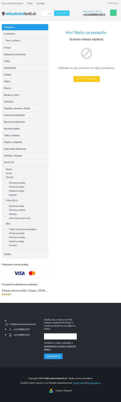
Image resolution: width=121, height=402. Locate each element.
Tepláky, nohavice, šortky (17, 108)
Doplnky (13, 195)
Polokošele (10, 68)
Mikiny (7, 81)
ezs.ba (9, 173)
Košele (7, 74)
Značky (7, 254)
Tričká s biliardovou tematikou (22, 229)
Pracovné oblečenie (14, 115)
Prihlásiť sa (53, 356)
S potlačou (9, 33)
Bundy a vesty (11, 94)
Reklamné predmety (15, 54)
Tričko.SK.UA (11, 200)
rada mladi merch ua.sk (19, 218)
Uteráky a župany (13, 155)
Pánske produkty (16, 186)
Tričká (7, 61)
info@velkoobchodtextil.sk (23, 324)
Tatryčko (10, 177)
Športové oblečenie (14, 121)
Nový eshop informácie (12, 3)
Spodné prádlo (12, 128)
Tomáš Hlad (78, 382)
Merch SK (9, 162)
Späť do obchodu (86, 79)
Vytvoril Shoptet (63, 390)
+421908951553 (21, 329)
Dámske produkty (17, 183)
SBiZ (8, 223)
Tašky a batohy (12, 135)
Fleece (7, 88)
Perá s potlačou (13, 40)
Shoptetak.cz (93, 382)
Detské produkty (16, 191)
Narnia (9, 169)
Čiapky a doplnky (13, 142)
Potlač (30, 3)
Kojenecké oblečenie (15, 148)
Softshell (8, 101)
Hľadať (61, 13)
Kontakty (41, 3)
